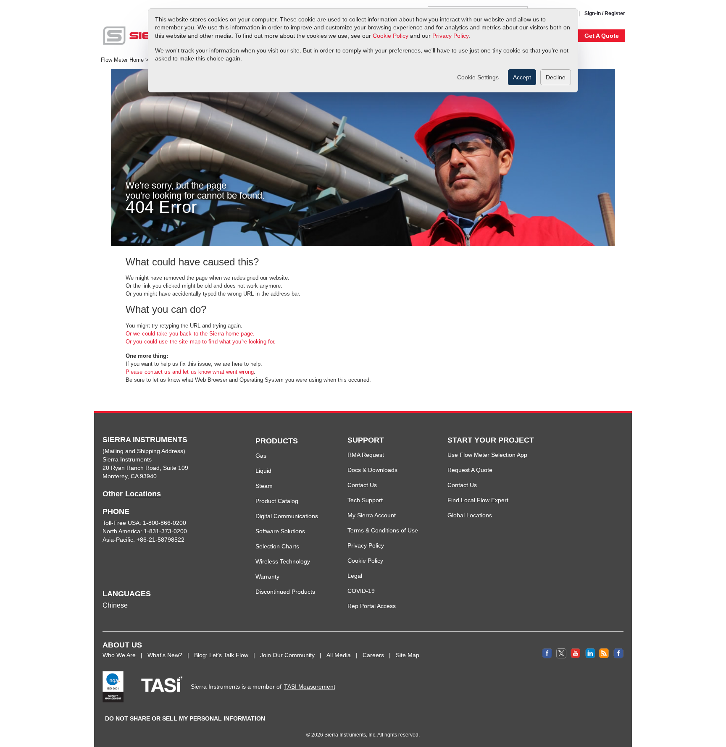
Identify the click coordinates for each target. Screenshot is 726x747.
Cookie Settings (478, 77)
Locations (143, 494)
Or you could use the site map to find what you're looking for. (201, 341)
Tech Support (365, 500)
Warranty (267, 576)
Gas (260, 455)
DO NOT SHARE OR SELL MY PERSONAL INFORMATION (185, 718)
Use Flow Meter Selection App (487, 454)
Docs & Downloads (372, 470)
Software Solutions (280, 531)
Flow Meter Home (122, 60)
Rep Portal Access (371, 606)
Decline (556, 77)
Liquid (263, 470)
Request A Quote (469, 470)
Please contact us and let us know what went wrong (190, 372)
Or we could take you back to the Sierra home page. (190, 333)
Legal (354, 575)
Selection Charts (277, 546)
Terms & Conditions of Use (382, 530)
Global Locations (469, 515)
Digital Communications (286, 516)
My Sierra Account (371, 515)
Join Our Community (287, 655)
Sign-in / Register (604, 13)
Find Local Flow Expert (477, 500)
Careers (373, 655)
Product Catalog (276, 501)
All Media (338, 655)
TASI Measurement (309, 686)
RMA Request (365, 454)
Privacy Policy (450, 35)
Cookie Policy (390, 35)
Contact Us (362, 485)
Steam (264, 485)
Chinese (115, 605)
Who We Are (119, 655)
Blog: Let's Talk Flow (221, 655)
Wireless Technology (282, 561)
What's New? (164, 655)
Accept (522, 77)
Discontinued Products (285, 591)
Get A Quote (601, 35)
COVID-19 (361, 590)
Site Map (407, 655)
